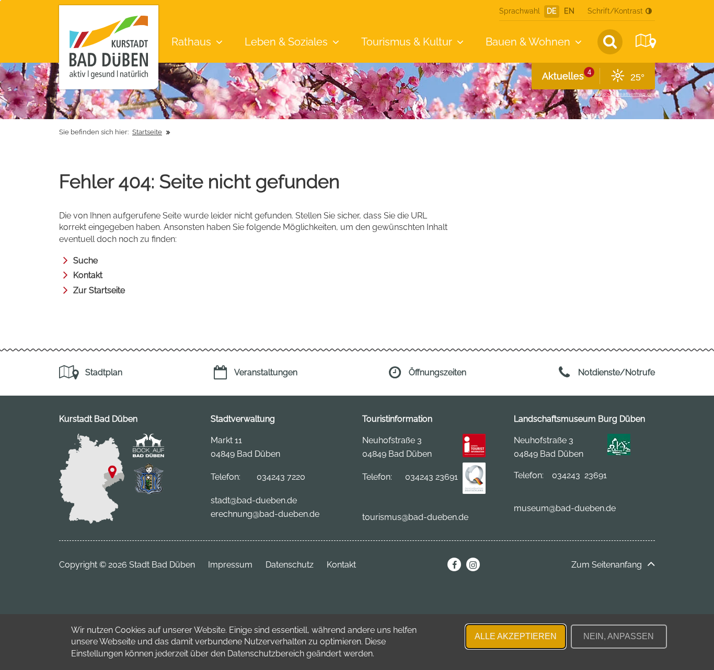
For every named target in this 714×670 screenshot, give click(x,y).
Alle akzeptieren (516, 636)
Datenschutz (290, 565)
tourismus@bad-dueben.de (415, 517)
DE (552, 11)
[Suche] (610, 41)
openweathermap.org (629, 94)
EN (569, 11)
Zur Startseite (99, 290)
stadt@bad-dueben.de (254, 500)
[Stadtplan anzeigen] (644, 41)
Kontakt (87, 275)
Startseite (147, 132)
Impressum (230, 565)
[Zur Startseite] (108, 47)
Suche (85, 260)
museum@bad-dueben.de (565, 508)
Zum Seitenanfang (606, 565)
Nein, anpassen (618, 636)
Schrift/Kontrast (615, 11)
